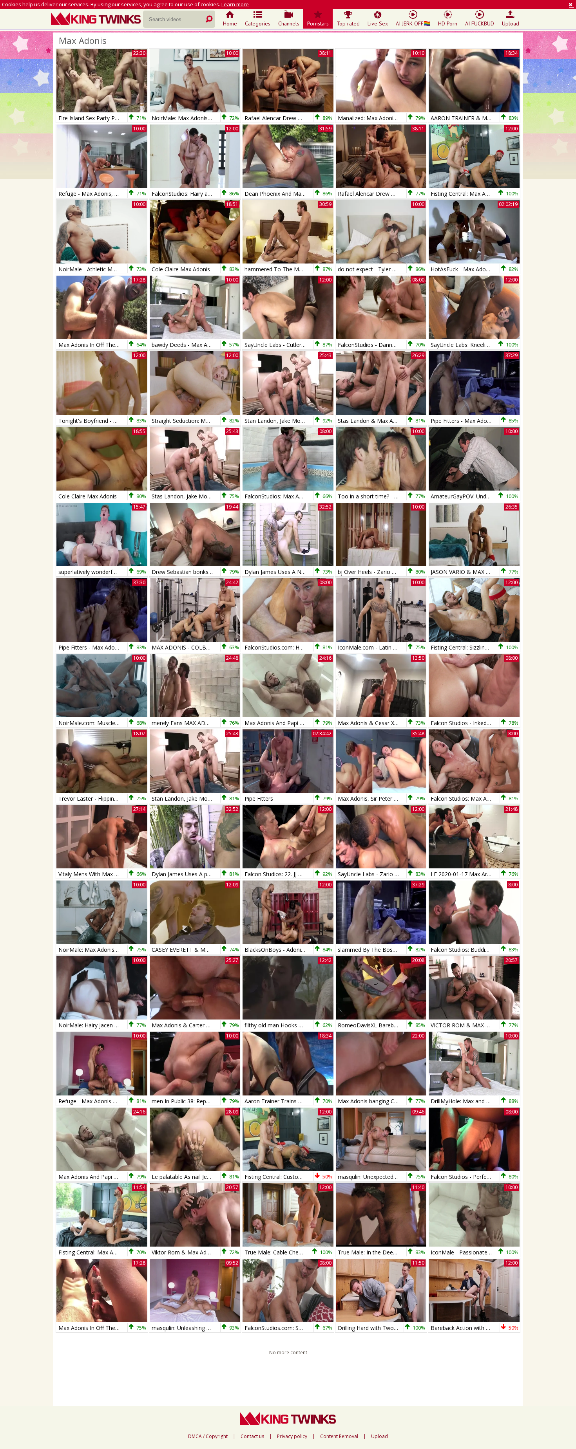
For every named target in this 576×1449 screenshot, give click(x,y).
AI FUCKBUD (479, 23)
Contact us (252, 1436)
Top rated (348, 23)
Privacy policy (292, 1436)
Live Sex (378, 23)
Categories (257, 23)
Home (230, 23)
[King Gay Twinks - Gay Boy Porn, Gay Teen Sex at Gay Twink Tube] (97, 19)
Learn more (235, 4)
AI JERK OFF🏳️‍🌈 (413, 23)
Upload (510, 23)
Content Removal (339, 1436)
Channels (288, 23)
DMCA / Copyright (208, 1436)
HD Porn (447, 23)
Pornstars (318, 23)
